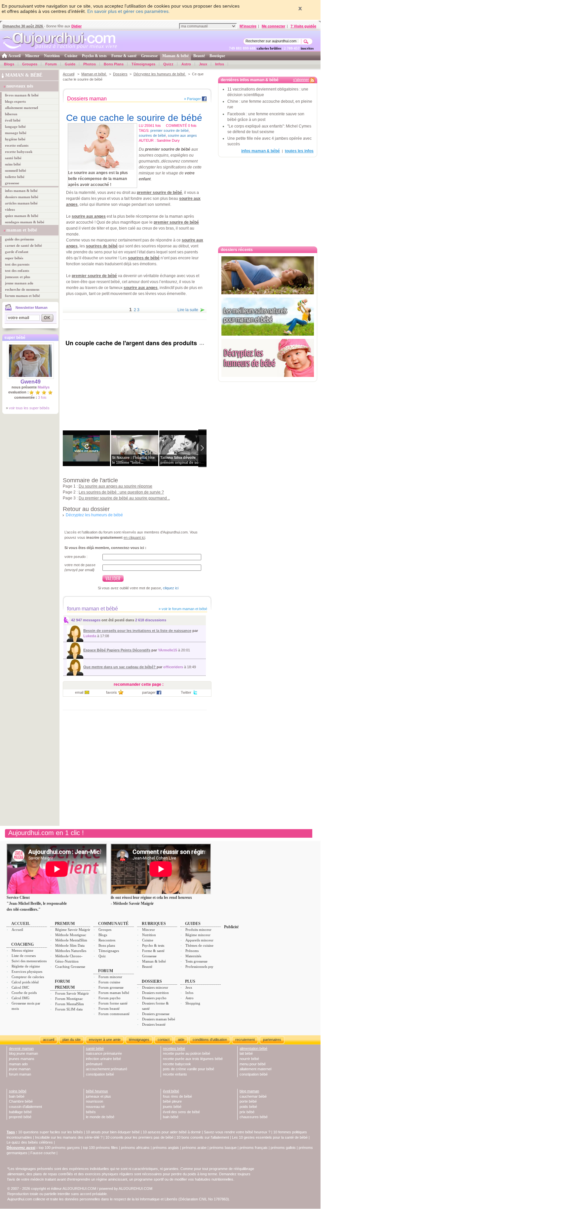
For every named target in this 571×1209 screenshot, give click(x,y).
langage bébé (15, 126)
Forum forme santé (113, 1003)
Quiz (102, 956)
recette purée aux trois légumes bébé (193, 1059)
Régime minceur (197, 935)
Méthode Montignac (70, 935)
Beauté (199, 56)
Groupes (29, 64)
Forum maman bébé (113, 993)
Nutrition (52, 56)
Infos (219, 64)
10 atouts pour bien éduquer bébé (113, 1132)
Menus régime (22, 950)
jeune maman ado (19, 283)
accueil (48, 1040)
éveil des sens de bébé (181, 1112)
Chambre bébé (21, 1101)
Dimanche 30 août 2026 (23, 26)
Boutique (217, 56)
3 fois (42, 397)
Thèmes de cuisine (199, 945)
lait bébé (246, 1053)
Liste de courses (24, 956)
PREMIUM (65, 923)
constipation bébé (100, 1074)
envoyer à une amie (105, 1040)
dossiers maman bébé (21, 197)
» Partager (192, 99)
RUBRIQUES (154, 923)
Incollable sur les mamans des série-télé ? (68, 1137)
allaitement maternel (21, 108)
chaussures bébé (254, 1117)
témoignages (139, 1040)
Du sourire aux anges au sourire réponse (115, 486)
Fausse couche (43, 1153)
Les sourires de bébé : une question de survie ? (121, 492)
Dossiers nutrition (155, 993)
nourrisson (94, 1101)
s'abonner (301, 80)
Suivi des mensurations (29, 961)
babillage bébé (20, 1112)
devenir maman (21, 1048)
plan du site (71, 1040)
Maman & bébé (175, 56)
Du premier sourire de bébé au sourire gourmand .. (124, 498)
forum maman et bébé (22, 296)
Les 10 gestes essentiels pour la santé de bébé (270, 1137)
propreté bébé (20, 1117)
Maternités (193, 956)
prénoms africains (135, 1148)
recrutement (245, 1040)
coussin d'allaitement (25, 1107)
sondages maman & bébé (24, 222)
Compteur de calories (28, 977)
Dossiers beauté (154, 1024)
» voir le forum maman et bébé (182, 609)
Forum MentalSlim (69, 1004)
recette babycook (18, 152)
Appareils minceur (199, 940)
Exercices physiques (27, 971)
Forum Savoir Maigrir (72, 993)
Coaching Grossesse (70, 967)
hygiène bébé (15, 139)
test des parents (17, 264)
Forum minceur (110, 977)
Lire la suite (187, 310)
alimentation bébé (253, 1048)
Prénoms (192, 951)
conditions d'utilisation (210, 1040)
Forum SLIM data (69, 1009)
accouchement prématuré (106, 1069)
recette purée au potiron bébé (186, 1053)
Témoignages (143, 64)
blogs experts (15, 101)
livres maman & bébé (22, 95)
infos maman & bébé (21, 191)
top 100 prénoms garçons (59, 1148)
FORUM (105, 971)
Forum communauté (114, 1014)
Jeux (203, 64)
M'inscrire (248, 26)
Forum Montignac (69, 999)
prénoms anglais (166, 1148)
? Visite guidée (303, 26)
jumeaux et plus (17, 277)
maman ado (18, 1064)
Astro (186, 64)
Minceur (32, 56)
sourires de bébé (152, 135)
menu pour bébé (253, 1064)
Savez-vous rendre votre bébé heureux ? (237, 1132)
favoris (111, 692)
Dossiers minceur (155, 987)
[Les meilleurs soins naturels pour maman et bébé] (267, 316)
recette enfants (16, 145)
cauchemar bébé (253, 1096)
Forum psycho (109, 998)
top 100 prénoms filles (100, 1148)
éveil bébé (12, 120)
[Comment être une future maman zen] (267, 275)
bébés (91, 1112)
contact (164, 1040)
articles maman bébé (21, 203)
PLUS (190, 981)
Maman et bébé (94, 74)
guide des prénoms (19, 239)
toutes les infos (299, 151)
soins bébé (13, 164)
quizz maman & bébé (21, 216)
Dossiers (120, 74)
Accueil (14, 56)
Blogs (9, 64)
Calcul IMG (20, 998)
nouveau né (95, 1107)
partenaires (272, 1040)
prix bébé (247, 1112)
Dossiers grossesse (156, 1014)
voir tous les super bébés (29, 408)
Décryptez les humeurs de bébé (159, 74)
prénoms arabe (194, 1148)
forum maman (20, 1074)
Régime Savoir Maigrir (72, 930)
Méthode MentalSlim (71, 940)
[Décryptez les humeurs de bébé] (267, 358)
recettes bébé (174, 1048)
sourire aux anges (182, 135)
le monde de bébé (100, 1117)
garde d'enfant (16, 252)
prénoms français (254, 1148)
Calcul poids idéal (25, 982)
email (79, 692)
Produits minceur (198, 930)
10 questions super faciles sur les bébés (50, 1132)
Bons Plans (114, 64)
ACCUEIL (20, 923)
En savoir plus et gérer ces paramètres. (128, 11)
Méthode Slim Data (70, 945)
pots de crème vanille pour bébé (188, 1069)
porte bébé (248, 1101)
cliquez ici (170, 588)
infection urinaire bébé (103, 1059)
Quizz (168, 64)
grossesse (12, 183)
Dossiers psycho (154, 998)
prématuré (94, 1064)
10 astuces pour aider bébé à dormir (172, 1132)
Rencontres (106, 940)
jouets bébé (172, 1107)
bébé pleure (172, 1101)
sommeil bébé (15, 170)
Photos (89, 64)
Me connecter (273, 26)
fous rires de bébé (177, 1096)
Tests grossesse (196, 961)
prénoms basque (223, 1148)
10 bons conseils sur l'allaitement (202, 1137)
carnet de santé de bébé (23, 245)
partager (149, 692)
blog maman (249, 1091)
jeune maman (19, 1069)
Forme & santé (123, 56)
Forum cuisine (109, 982)
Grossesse (149, 56)
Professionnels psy (199, 967)
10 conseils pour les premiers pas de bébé (139, 1137)
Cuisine (70, 56)
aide (181, 1040)
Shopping (192, 1003)
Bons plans (106, 945)
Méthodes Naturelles (70, 951)
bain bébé (16, 1096)
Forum (51, 64)
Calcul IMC (20, 987)
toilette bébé (14, 177)
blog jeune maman (23, 1053)
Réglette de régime (26, 966)
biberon (11, 114)
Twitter (186, 692)
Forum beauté (109, 1008)
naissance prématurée (104, 1053)
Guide (70, 64)
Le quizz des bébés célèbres (30, 1142)
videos (10, 209)
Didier (76, 26)
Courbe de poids (24, 993)
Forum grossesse (111, 987)
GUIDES (193, 923)
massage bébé (15, 133)
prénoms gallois (283, 1148)
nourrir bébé (249, 1059)
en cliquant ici (134, 537)
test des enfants (17, 271)
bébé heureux (97, 1091)
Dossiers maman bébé (158, 1019)
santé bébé (13, 158)
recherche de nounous (22, 289)
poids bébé (248, 1107)
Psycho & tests (94, 56)
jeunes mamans (21, 1059)
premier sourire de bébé (169, 130)
